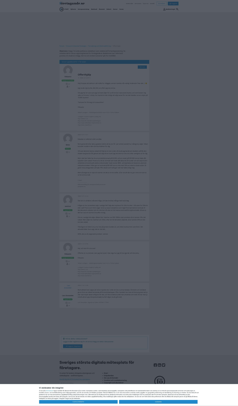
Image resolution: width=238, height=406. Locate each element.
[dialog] (119, 395)
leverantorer (49, 390)
